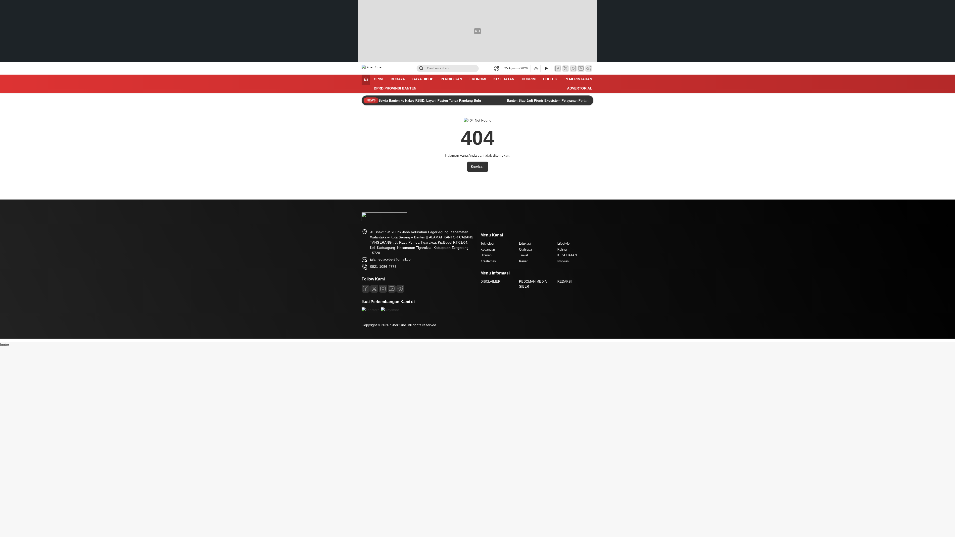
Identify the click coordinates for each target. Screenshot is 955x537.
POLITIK (550, 79)
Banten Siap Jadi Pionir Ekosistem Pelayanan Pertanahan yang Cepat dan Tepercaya (572, 100)
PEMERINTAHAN (578, 79)
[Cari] (421, 68)
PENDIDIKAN (451, 79)
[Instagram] (573, 68)
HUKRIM (529, 79)
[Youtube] (392, 289)
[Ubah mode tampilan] (535, 68)
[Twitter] (565, 68)
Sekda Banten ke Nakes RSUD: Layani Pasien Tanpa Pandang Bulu (430, 100)
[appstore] (371, 310)
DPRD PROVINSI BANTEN (395, 88)
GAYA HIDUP (422, 79)
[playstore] (390, 310)
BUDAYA (398, 79)
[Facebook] (557, 68)
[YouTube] (580, 68)
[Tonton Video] (546, 68)
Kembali (477, 167)
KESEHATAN (503, 79)
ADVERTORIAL (579, 88)
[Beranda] (366, 80)
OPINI (378, 79)
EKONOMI (478, 79)
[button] (498, 68)
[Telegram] (588, 68)
